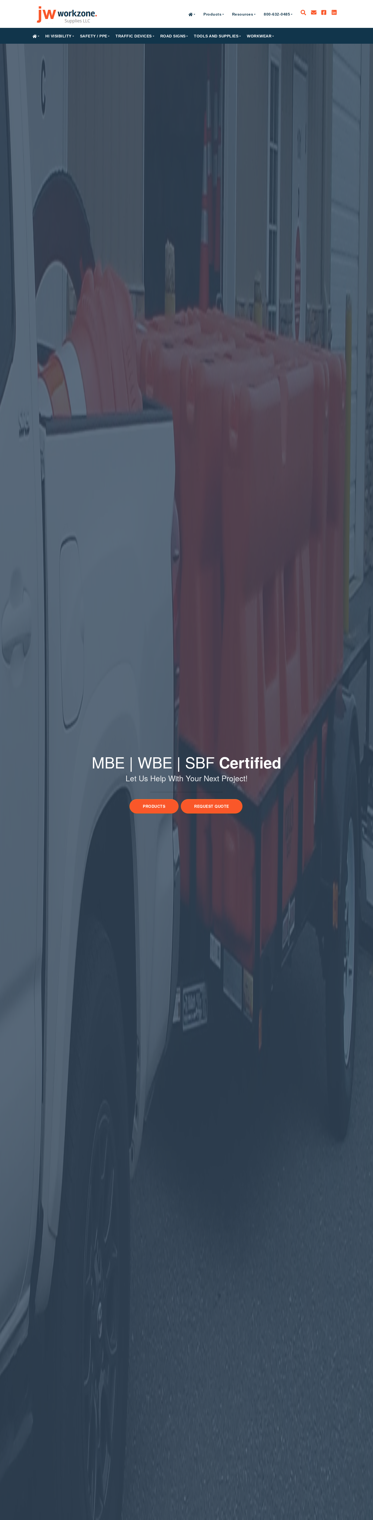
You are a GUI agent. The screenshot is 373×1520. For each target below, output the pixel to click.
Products (212, 14)
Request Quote (211, 806)
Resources (242, 14)
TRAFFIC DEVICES (134, 36)
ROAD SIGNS (173, 36)
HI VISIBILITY (58, 36)
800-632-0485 (277, 14)
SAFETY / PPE (93, 36)
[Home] (67, 14)
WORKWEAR (259, 36)
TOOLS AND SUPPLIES (216, 36)
